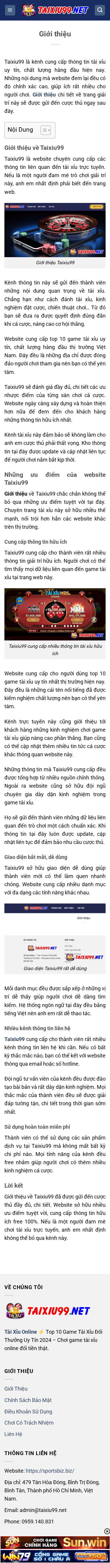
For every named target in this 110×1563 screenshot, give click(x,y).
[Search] (100, 10)
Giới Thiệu (16, 1389)
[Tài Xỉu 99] (55, 10)
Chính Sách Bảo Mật (28, 1400)
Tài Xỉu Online (20, 1332)
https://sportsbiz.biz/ (50, 1471)
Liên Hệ (13, 1434)
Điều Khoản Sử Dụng (28, 1412)
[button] (10, 10)
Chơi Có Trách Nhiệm (29, 1423)
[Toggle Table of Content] (42, 130)
